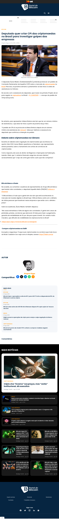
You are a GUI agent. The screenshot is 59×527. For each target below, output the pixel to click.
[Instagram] (29, 510)
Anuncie (29, 497)
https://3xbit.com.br (46, 234)
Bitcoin (4, 29)
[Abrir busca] (44, 13)
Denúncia (49, 497)
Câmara (23, 130)
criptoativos (17, 95)
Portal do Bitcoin (29, 7)
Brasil (3, 87)
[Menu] (48, 13)
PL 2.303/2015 (33, 95)
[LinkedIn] (34, 510)
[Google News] (38, 510)
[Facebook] (20, 510)
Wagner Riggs (29, 273)
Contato (10, 500)
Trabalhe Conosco (29, 500)
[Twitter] (25, 510)
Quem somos (11, 497)
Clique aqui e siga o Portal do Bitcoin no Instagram (19, 222)
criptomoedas (50, 84)
